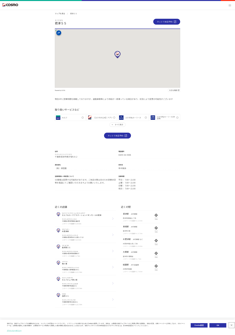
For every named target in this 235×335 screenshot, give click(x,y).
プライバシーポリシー (14, 330)
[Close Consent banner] (231, 325)
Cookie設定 (199, 325)
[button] (230, 5)
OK (218, 325)
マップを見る (60, 13)
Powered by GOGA (60, 90)
